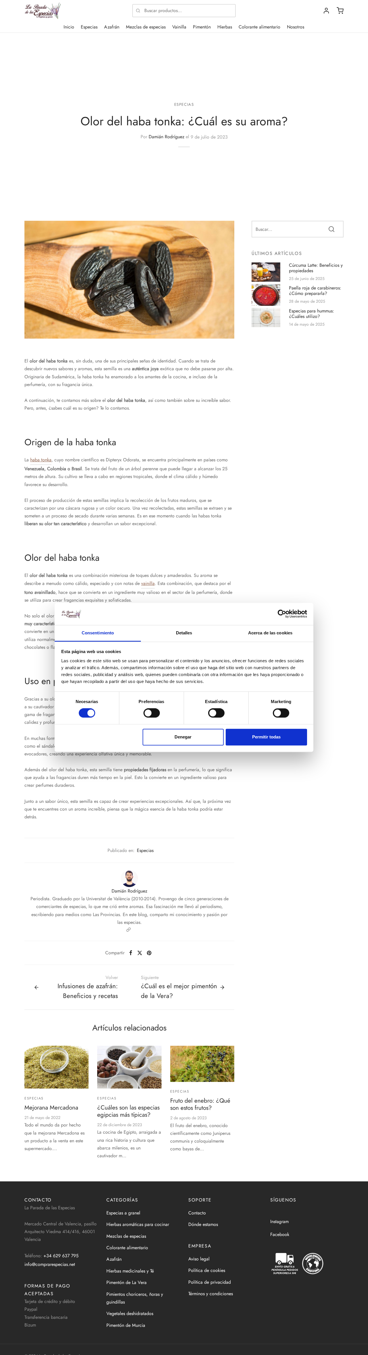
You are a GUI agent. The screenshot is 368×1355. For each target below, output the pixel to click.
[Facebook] (131, 953)
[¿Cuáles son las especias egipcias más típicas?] (129, 1067)
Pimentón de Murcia (125, 1325)
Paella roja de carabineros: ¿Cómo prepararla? (315, 291)
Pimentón (202, 27)
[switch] (151, 713)
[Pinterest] (149, 953)
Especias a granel (123, 1213)
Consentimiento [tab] (98, 632)
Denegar (183, 736)
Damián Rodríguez (166, 137)
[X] (139, 953)
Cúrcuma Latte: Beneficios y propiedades (316, 268)
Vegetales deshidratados (129, 1313)
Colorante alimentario (259, 27)
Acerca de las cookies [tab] (270, 632)
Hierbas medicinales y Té (130, 1271)
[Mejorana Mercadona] (56, 1067)
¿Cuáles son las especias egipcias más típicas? (128, 1111)
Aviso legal (199, 1259)
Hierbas (224, 27)
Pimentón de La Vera (126, 1282)
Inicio (69, 27)
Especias (89, 27)
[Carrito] (340, 10)
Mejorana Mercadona (51, 1107)
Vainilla (179, 27)
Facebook (279, 1234)
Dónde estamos (203, 1224)
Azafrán (111, 27)
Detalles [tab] (184, 632)
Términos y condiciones (210, 1293)
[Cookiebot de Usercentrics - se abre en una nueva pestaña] (282, 614)
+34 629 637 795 (60, 1255)
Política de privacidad (209, 1282)
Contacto (197, 1213)
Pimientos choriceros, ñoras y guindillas (134, 1298)
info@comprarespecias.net (49, 1264)
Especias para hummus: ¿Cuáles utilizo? (311, 314)
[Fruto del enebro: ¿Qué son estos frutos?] (202, 1064)
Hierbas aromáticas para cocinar (137, 1224)
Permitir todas (266, 736)
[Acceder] (326, 10)
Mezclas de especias (146, 27)
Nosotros (295, 27)
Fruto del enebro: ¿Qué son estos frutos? (200, 1104)
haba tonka (40, 459)
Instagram (279, 1221)
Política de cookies (206, 1270)
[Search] (331, 229)
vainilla (148, 583)
